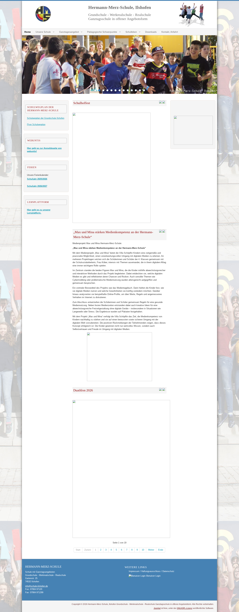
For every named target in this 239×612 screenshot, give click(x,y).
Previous (25, 64)
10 (143, 550)
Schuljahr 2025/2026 (37, 179)
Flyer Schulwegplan (36, 124)
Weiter (151, 550)
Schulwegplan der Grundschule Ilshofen (45, 118)
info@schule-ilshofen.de (36, 586)
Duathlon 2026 (83, 390)
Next (214, 64)
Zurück (87, 550)
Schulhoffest (81, 103)
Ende (160, 550)
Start (78, 550)
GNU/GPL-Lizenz (184, 608)
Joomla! (157, 608)
